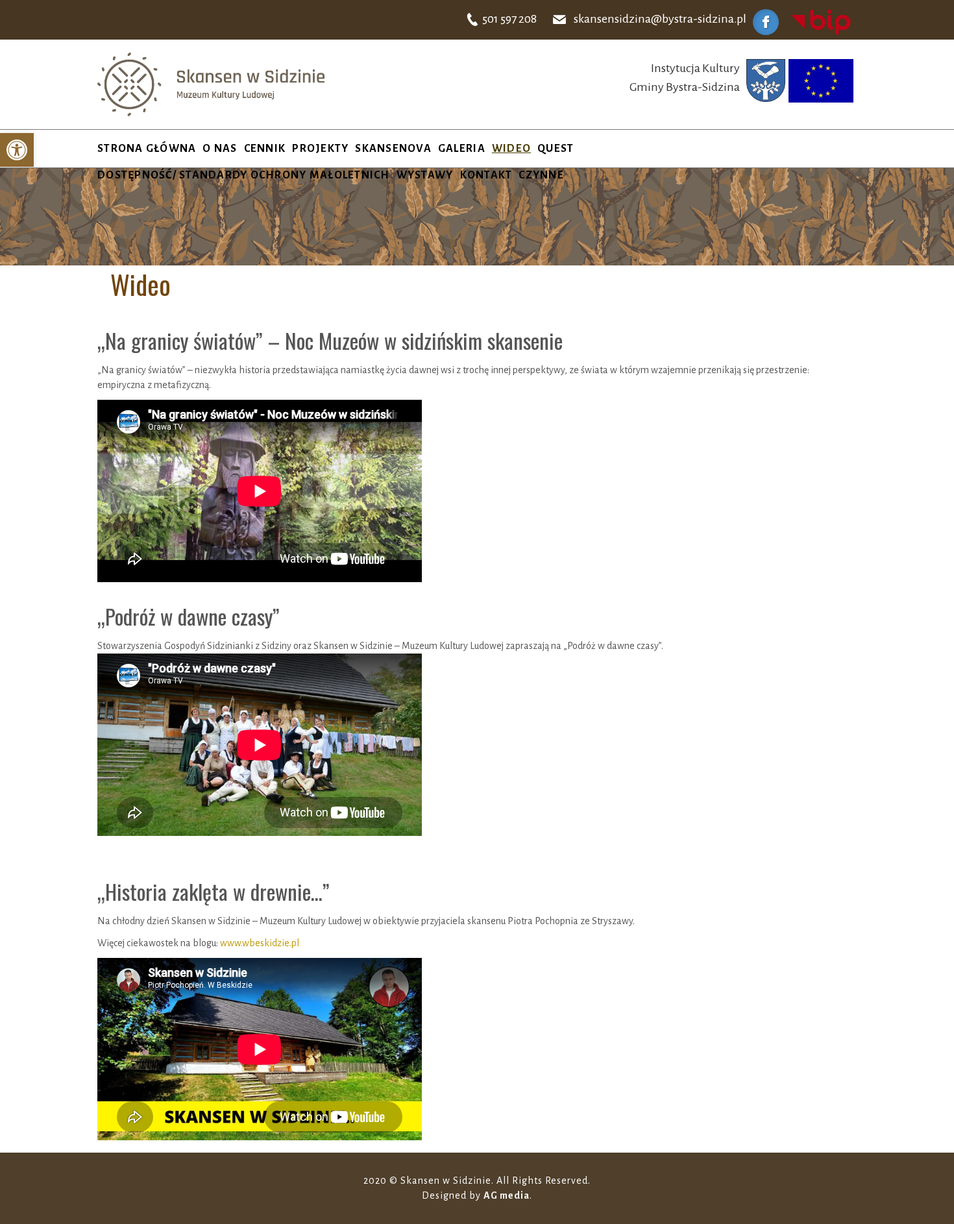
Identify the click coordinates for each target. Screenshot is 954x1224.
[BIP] (821, 21)
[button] (17, 150)
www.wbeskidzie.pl (259, 943)
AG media (506, 1195)
